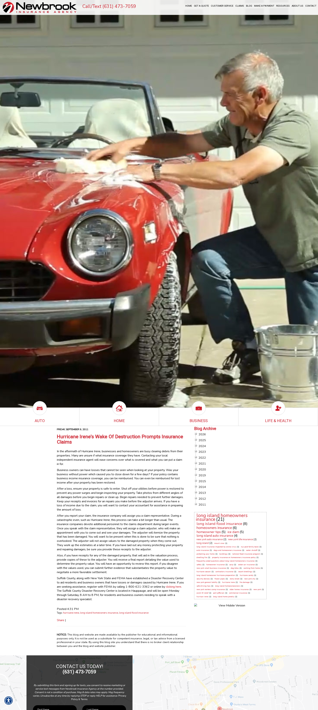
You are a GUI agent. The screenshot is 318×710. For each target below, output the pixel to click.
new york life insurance (240, 539)
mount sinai (219, 543)
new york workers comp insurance (211, 589)
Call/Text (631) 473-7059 (109, 6)
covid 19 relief (202, 593)
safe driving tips (203, 586)
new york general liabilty (207, 582)
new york (257, 589)
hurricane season (204, 571)
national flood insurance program (246, 554)
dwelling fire (202, 557)
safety (199, 564)
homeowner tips (209, 532)
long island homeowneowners (227, 586)
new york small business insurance (211, 568)
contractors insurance (224, 571)
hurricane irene (71, 613)
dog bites (235, 568)
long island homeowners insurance (99, 613)
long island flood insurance (134, 613)
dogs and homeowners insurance (227, 550)
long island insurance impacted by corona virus (216, 547)
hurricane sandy (246, 575)
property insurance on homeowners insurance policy (234, 557)
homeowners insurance (214, 527)
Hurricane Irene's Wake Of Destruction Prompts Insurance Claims (120, 439)
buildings (223, 554)
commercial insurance (238, 593)
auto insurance (203, 550)
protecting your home (206, 554)
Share (60, 620)
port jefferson (218, 593)
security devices (203, 579)
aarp (231, 564)
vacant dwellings (245, 571)
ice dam (233, 532)
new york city (249, 579)
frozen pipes (220, 579)
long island (203, 543)
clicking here (173, 587)
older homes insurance (239, 589)
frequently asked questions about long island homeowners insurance (226, 561)
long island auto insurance (215, 536)
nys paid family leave (250, 547)
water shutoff (251, 550)
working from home (251, 568)
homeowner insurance (215, 564)
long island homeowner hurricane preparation (216, 575)
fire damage (245, 582)
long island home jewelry (223, 596)
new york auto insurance (210, 539)
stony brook (234, 579)
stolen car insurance (246, 564)
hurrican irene (202, 596)
